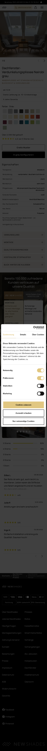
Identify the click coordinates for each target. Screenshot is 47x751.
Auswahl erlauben (24, 413)
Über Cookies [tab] (38, 335)
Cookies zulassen (23, 405)
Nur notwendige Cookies (23, 421)
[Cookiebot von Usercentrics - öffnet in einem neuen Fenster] (33, 327)
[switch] (40, 378)
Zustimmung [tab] (8, 335)
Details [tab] (23, 335)
